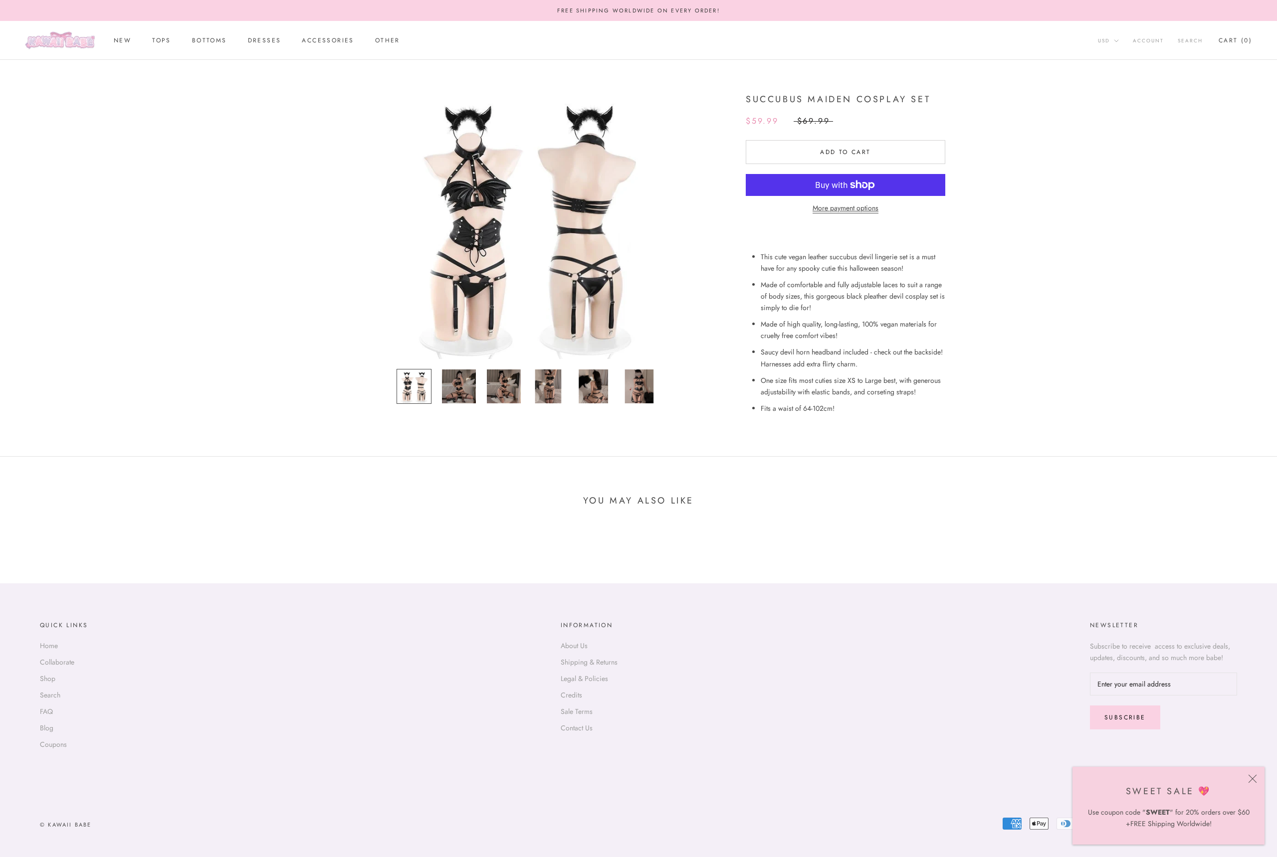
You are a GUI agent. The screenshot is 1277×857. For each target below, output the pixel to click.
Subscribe (1125, 717)
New (122, 40)
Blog (46, 728)
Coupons (53, 744)
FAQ (46, 711)
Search (1190, 41)
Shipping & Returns (589, 662)
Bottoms (209, 40)
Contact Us (577, 728)
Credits (571, 695)
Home (49, 646)
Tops (161, 40)
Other (387, 40)
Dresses (264, 40)
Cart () (1235, 40)
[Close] (1252, 778)
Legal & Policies (584, 679)
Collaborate (57, 662)
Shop (47, 679)
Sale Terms (577, 711)
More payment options (845, 208)
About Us (574, 646)
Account (1148, 41)
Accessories (328, 40)
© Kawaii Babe (66, 825)
